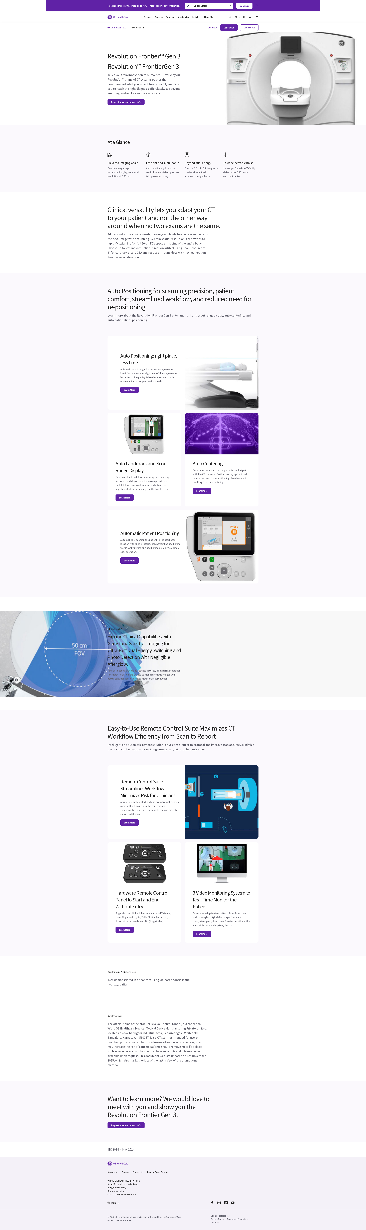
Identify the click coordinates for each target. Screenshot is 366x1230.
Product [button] (147, 17)
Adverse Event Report (157, 1172)
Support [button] (170, 17)
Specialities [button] (183, 17)
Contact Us (138, 1172)
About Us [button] (208, 17)
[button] (230, 17)
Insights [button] (196, 17)
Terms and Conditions (237, 1219)
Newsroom (113, 1172)
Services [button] (159, 17)
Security (214, 1222)
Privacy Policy (217, 1219)
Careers (125, 1172)
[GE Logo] (118, 17)
